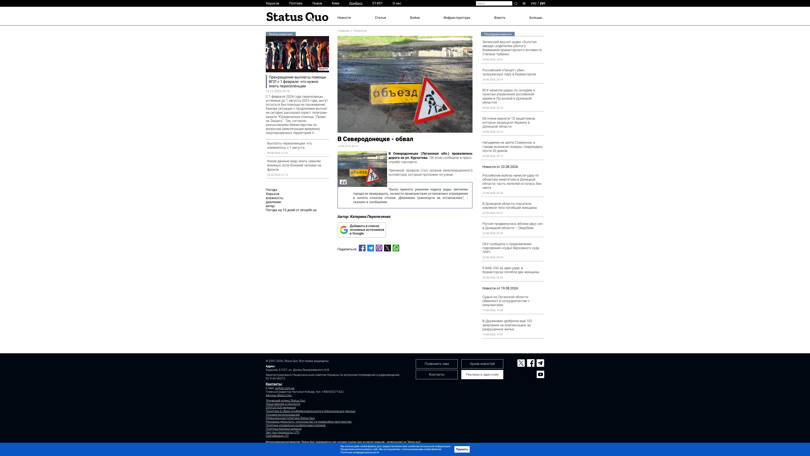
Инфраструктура (457, 18)
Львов (317, 3)
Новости (344, 18)
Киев (335, 3)
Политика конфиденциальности (359, 452)
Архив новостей (482, 364)
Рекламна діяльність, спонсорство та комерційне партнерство (309, 421)
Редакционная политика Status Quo (290, 418)
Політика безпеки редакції (283, 428)
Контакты (274, 384)
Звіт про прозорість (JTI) (283, 432)
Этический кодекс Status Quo (285, 400)
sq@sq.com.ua (284, 388)
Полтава (295, 3)
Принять (462, 449)
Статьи (380, 18)
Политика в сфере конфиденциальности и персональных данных (310, 411)
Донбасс (356, 3)
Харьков (272, 3)
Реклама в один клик (482, 374)
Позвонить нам (437, 364)
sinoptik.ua (308, 210)
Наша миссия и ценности (283, 404)
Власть (499, 18)
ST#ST (377, 3)
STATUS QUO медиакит (281, 407)
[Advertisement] (405, 268)
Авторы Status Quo (279, 395)
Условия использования (283, 414)
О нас (397, 3)
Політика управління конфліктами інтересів (295, 425)
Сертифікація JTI (277, 435)
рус (542, 3)
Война (415, 18)
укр (533, 3)
